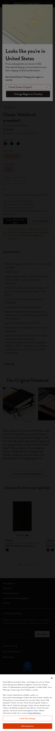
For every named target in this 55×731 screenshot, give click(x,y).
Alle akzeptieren (27, 726)
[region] (27, 702)
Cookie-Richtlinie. (34, 713)
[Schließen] (52, 678)
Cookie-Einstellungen (27, 718)
